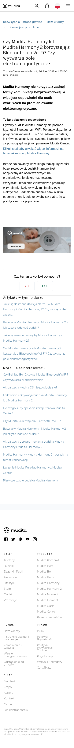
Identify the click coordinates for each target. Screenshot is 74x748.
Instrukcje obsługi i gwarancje (16, 638)
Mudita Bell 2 (45, 577)
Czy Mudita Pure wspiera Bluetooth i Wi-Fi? (32, 421)
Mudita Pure (45, 566)
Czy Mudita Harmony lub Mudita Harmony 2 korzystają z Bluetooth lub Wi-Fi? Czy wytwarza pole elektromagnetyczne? (34, 354)
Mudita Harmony (48, 583)
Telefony (9, 560)
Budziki (9, 566)
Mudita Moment (47, 594)
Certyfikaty (44, 667)
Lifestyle (9, 583)
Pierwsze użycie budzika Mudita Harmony (30, 480)
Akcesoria (10, 577)
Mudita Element (47, 600)
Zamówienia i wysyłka (13, 646)
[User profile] (36, 5)
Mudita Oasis (45, 606)
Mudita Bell (44, 571)
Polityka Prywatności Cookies (45, 647)
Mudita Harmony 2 (49, 588)
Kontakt (9, 698)
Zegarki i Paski (13, 571)
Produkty (45, 554)
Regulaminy (45, 656)
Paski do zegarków (49, 617)
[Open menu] (68, 6)
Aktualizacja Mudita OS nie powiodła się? (30, 387)
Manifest (9, 681)
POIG (40, 631)
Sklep (8, 554)
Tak (45, 286)
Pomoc (9, 624)
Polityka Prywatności (45, 638)
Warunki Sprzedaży (49, 662)
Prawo (42, 624)
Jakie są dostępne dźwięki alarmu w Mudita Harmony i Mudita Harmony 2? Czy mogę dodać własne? (35, 309)
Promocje (10, 600)
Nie (27, 286)
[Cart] (47, 5)
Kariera (8, 692)
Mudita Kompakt (48, 560)
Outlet (8, 594)
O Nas (8, 675)
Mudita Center (46, 611)
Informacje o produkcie (23, 27)
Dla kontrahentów (16, 710)
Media (8, 704)
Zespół (8, 687)
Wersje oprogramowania (15, 655)
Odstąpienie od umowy (14, 663)
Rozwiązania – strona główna (22, 22)
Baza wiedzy (55, 22)
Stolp (7, 588)
